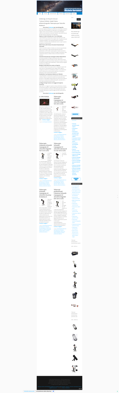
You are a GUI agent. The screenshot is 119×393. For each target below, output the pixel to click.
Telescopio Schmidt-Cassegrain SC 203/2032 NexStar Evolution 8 (45, 193)
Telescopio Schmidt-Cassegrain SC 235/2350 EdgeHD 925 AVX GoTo (60, 100)
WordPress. (68, 387)
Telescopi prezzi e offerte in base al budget (75, 235)
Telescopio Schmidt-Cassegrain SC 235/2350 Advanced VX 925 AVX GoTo (60, 147)
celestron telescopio (47, 229)
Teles (73, 139)
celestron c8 (41, 229)
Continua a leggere (46, 119)
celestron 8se (48, 228)
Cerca (72, 17)
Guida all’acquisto (53, 13)
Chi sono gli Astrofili (75, 185)
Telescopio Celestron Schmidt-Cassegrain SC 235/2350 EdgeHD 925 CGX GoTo (45, 147)
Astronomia (67, 13)
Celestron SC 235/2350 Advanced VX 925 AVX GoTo (76, 162)
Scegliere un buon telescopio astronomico (75, 173)
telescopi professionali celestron (59, 139)
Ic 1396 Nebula (44, 96)
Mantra (63, 387)
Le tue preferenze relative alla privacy (43, 391)
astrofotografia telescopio (47, 121)
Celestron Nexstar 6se (76, 152)
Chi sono (45, 13)
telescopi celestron (61, 138)
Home (40, 13)
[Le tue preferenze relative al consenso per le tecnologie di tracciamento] (117, 391)
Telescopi (61, 13)
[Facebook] (117, 195)
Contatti (73, 13)
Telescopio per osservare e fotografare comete (76, 221)
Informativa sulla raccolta (29, 391)
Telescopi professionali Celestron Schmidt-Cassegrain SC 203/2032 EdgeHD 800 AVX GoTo (60, 194)
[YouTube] (117, 197)
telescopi (51, 27)
